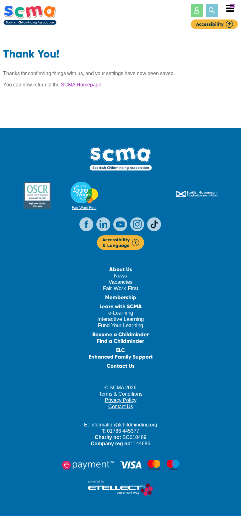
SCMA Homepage (81, 84)
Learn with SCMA (120, 306)
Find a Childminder (120, 341)
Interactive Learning (120, 319)
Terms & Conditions (120, 394)
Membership (120, 297)
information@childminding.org (123, 424)
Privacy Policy (121, 400)
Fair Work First (84, 208)
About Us (120, 269)
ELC (120, 350)
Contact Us (121, 366)
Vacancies (121, 282)
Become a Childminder (120, 334)
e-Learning (120, 313)
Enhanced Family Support (120, 357)
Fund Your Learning (120, 325)
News (120, 276)
